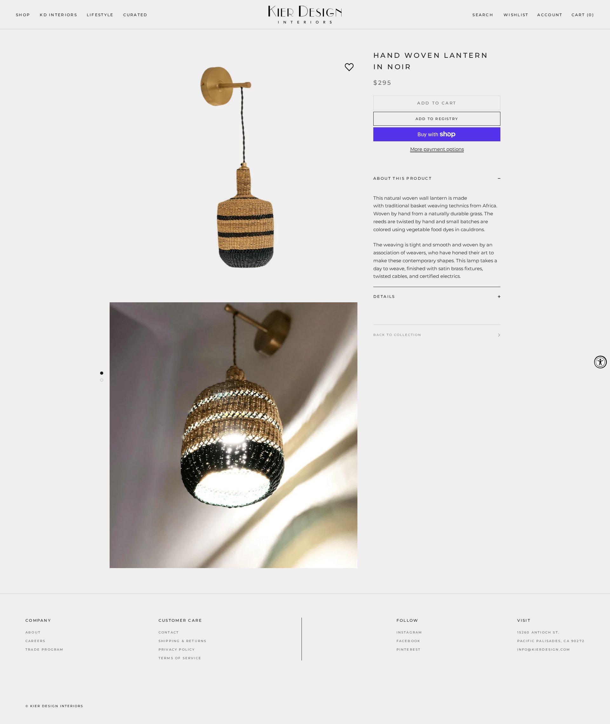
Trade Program (44, 649)
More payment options (437, 149)
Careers (35, 641)
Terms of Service (180, 658)
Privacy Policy (177, 649)
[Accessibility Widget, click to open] (600, 362)
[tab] (436, 178)
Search (482, 15)
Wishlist (516, 15)
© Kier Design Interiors (54, 706)
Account (549, 15)
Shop (23, 15)
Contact (169, 632)
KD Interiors (58, 15)
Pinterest (408, 649)
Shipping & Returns (183, 641)
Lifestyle (100, 15)
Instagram (409, 632)
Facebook (408, 641)
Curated (135, 15)
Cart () (583, 15)
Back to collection (397, 335)
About (33, 632)
